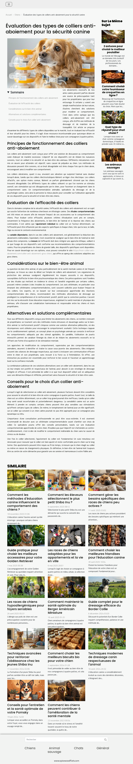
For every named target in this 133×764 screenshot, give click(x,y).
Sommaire (17, 92)
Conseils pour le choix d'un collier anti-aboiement (30, 119)
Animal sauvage (54, 750)
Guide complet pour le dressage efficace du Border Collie (105, 605)
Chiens (17, 14)
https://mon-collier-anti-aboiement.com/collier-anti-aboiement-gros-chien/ (51, 252)
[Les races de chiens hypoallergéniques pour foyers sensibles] (26, 587)
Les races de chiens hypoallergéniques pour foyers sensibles (25, 605)
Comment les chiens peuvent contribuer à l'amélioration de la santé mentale (64, 710)
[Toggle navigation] (9, 4)
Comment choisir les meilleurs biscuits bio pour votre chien (63, 657)
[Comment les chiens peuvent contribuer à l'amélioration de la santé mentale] (66, 690)
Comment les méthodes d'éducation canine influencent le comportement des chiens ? (24, 502)
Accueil (9, 14)
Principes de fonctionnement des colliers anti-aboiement (33, 97)
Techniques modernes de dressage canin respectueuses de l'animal (105, 658)
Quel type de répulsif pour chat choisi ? (113, 130)
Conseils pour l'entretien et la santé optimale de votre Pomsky (25, 708)
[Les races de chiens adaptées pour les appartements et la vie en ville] (66, 535)
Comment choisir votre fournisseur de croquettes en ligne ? (113, 91)
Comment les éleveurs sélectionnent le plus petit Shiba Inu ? (65, 498)
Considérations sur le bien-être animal (25, 108)
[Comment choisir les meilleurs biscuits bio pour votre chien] (66, 638)
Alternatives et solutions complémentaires (27, 114)
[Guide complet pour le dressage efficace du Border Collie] (107, 587)
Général (103, 748)
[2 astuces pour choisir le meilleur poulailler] (113, 36)
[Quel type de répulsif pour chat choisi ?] (113, 117)
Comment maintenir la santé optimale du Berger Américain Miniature (65, 607)
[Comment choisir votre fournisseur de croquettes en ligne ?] (113, 76)
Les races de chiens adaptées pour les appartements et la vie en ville (65, 555)
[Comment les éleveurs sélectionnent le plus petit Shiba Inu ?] (66, 480)
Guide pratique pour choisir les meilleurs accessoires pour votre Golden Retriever (24, 555)
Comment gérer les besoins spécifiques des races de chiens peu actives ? (106, 500)
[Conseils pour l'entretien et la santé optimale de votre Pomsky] (26, 690)
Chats (78, 748)
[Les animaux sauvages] (113, 155)
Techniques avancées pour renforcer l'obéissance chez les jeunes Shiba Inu (24, 658)
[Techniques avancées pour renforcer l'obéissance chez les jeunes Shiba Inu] (26, 638)
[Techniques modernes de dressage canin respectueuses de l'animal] (107, 638)
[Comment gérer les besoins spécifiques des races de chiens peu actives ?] (107, 480)
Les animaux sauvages (113, 166)
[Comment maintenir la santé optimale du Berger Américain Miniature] (66, 587)
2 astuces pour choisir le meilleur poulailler (113, 49)
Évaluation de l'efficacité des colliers (24, 103)
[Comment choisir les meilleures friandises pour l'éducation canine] (107, 535)
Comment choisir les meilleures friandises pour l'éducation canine (106, 554)
